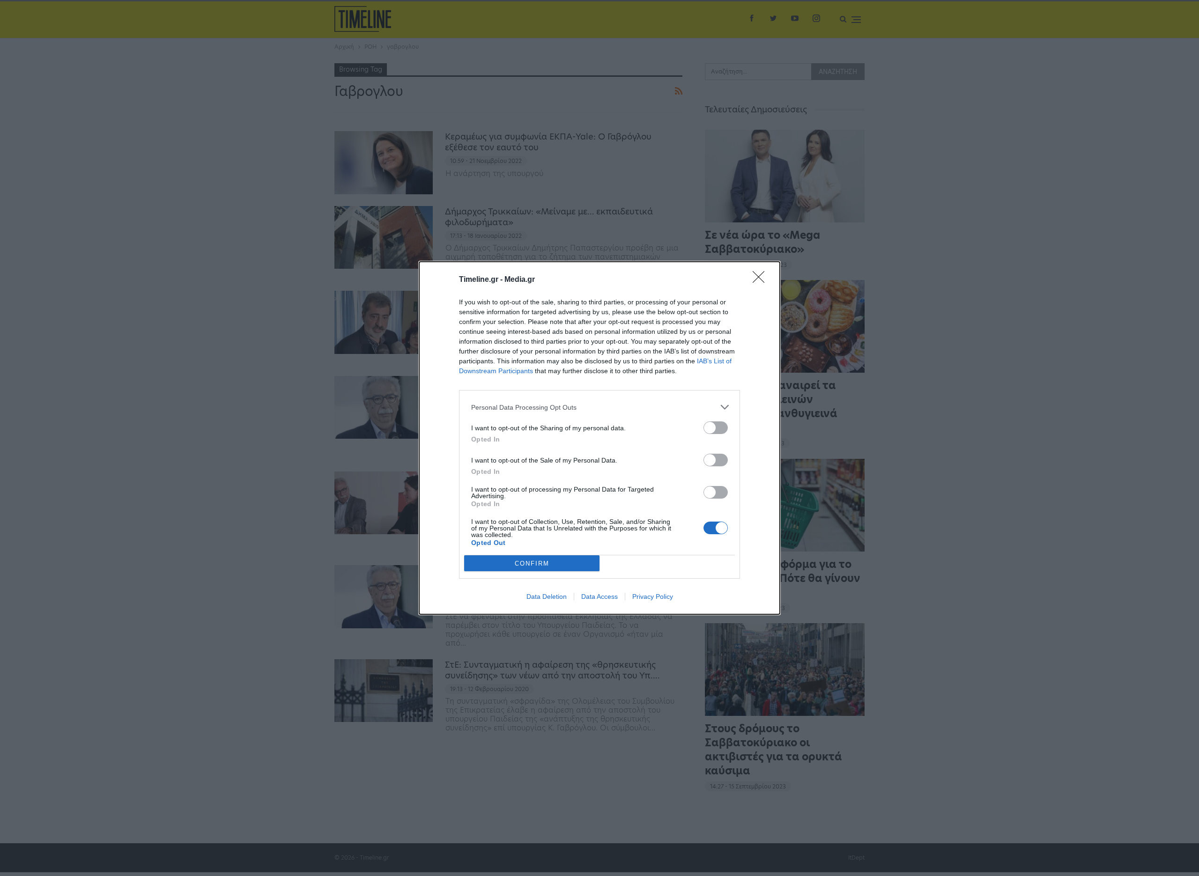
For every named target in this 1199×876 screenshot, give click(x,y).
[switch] (715, 427)
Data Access (599, 596)
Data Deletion (546, 596)
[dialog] (599, 438)
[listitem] (599, 407)
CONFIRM (532, 563)
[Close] (761, 280)
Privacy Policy (652, 596)
